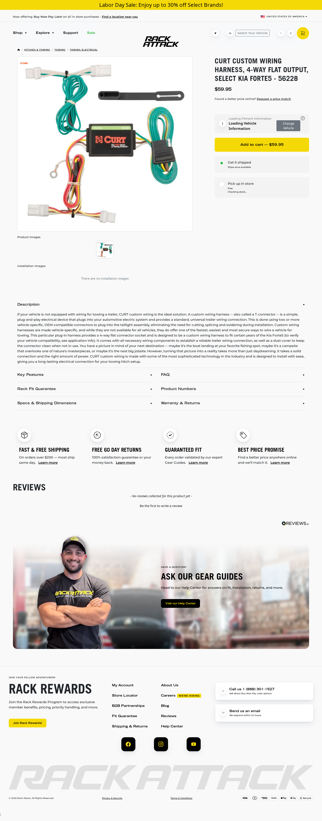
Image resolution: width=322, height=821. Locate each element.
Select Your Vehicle (252, 33)
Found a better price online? (253, 99)
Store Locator (125, 695)
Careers (168, 695)
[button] (161, 505)
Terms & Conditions (181, 798)
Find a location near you (120, 16)
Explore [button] (43, 33)
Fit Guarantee (124, 716)
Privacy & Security (112, 798)
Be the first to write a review (161, 506)
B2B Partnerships (128, 706)
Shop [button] (18, 33)
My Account (123, 685)
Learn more (48, 462)
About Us (169, 685)
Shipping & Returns (130, 726)
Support (70, 33)
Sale (91, 33)
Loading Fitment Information (250, 118)
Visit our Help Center (180, 603)
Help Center (172, 726)
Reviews (168, 716)
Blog (165, 706)
